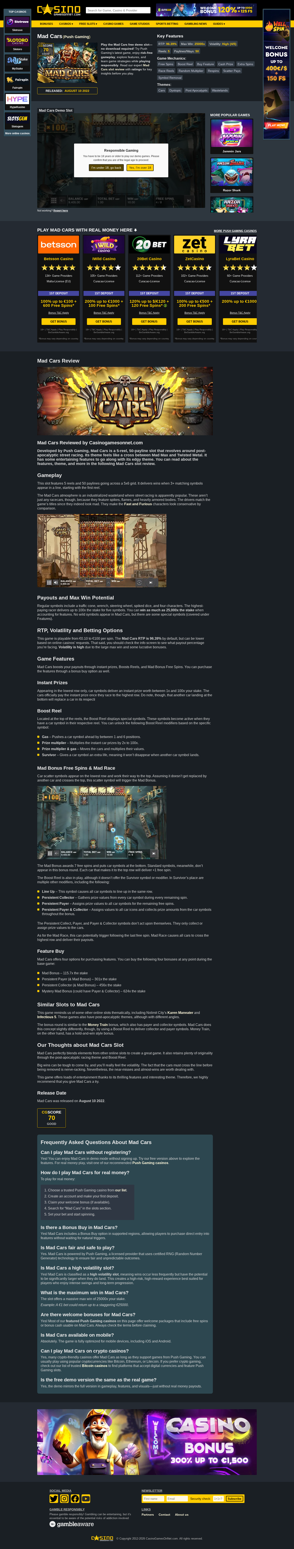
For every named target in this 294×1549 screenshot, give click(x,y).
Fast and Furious (138, 504)
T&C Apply (51, 329)
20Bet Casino (149, 259)
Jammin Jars (232, 151)
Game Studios (140, 23)
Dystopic (175, 90)
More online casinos (17, 133)
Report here (60, 210)
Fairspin (17, 87)
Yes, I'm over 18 (140, 167)
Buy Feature (205, 64)
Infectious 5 (46, 1017)
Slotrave (17, 30)
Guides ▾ (219, 23)
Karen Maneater (180, 1013)
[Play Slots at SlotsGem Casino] (206, 10)
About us (182, 1514)
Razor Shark (232, 190)
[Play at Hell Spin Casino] (276, 137)
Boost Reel (185, 64)
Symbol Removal (169, 77)
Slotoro (17, 49)
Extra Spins (245, 64)
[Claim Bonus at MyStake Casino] (147, 1442)
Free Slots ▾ (88, 23)
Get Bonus (58, 321)
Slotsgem (17, 126)
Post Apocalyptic (197, 90)
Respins (213, 71)
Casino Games (113, 23)
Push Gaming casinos (150, 1163)
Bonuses (46, 23)
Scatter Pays (231, 71)
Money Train (98, 1025)
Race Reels (166, 71)
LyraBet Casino (240, 259)
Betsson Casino (58, 259)
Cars (161, 90)
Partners (148, 1514)
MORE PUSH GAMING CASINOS (235, 231)
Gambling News (195, 23)
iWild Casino (104, 259)
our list (120, 1190)
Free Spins (165, 64)
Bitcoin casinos (94, 1366)
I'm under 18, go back (106, 167)
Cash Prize (225, 64)
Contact (164, 1514)
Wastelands (220, 90)
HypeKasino (17, 107)
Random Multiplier (191, 71)
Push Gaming (76, 37)
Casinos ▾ (66, 23)
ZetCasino (194, 259)
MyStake (17, 68)
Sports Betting (167, 23)
